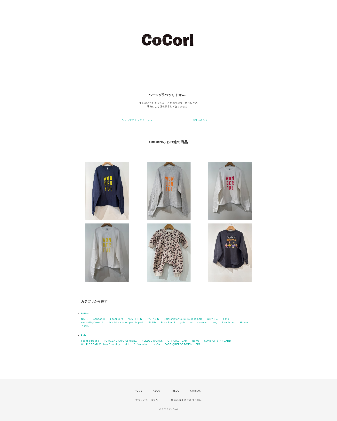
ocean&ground (90, 340)
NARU (85, 319)
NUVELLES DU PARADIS (143, 319)
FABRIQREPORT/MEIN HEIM (182, 344)
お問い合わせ (200, 120)
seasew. (202, 322)
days (226, 319)
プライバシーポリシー (148, 400)
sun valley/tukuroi (92, 322)
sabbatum (99, 319)
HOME (138, 390)
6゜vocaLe (140, 344)
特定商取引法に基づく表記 (186, 400)
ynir (182, 322)
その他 (85, 326)
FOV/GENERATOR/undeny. (120, 340)
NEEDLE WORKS (152, 340)
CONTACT (196, 390)
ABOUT (157, 390)
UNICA (156, 344)
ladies (85, 313)
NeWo (196, 340)
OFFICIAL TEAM (177, 340)
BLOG (176, 390)
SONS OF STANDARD (217, 340)
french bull (228, 322)
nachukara (116, 319)
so (191, 322)
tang (214, 322)
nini (127, 344)
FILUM (152, 322)
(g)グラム (212, 319)
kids (84, 335)
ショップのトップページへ (137, 120)
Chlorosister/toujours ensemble (183, 319)
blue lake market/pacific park (126, 322)
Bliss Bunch (168, 322)
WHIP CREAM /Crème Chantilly (100, 344)
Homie (244, 322)
